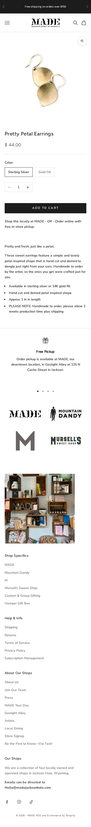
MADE (9, 565)
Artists (9, 720)
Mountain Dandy (17, 572)
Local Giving (14, 728)
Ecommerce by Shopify (61, 815)
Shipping (11, 627)
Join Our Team (15, 690)
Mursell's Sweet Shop (21, 588)
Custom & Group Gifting (22, 595)
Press (9, 697)
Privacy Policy (15, 650)
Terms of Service (17, 643)
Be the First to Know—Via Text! (28, 743)
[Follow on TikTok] (31, 802)
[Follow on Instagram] (19, 802)
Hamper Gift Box (17, 603)
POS (38, 815)
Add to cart (45, 208)
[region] (45, 360)
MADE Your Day (17, 705)
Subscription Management (24, 658)
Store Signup (14, 736)
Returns (10, 635)
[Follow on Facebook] (7, 802)
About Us (12, 682)
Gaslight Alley (15, 713)
